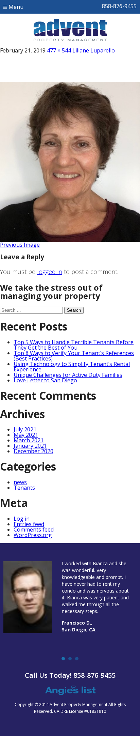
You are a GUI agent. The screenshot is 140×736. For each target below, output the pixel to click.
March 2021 (28, 440)
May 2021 (26, 435)
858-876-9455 (119, 6)
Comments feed (34, 529)
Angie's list (70, 691)
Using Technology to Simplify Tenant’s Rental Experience (72, 366)
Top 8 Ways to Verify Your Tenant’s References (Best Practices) (74, 355)
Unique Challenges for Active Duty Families (68, 375)
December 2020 (33, 451)
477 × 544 (59, 50)
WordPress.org (33, 535)
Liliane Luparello (93, 50)
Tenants (24, 487)
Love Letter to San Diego (45, 380)
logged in (49, 271)
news (20, 482)
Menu (15, 7)
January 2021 (30, 445)
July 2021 (25, 429)
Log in (22, 518)
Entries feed (29, 524)
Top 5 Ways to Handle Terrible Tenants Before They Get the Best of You (74, 344)
